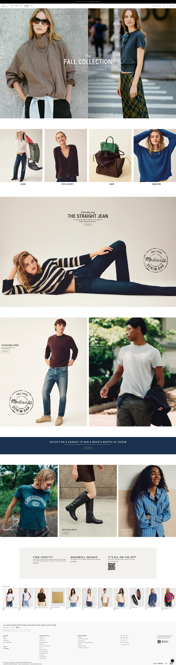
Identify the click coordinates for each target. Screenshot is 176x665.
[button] (16, 589)
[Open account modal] (170, 5)
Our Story (80, 637)
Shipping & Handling (43, 642)
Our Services (42, 640)
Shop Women (92, 1)
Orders (4, 637)
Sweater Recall (42, 658)
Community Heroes (43, 649)
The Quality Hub (81, 640)
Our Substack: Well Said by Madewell (85, 642)
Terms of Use (5, 662)
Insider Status (6, 640)
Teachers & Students (43, 651)
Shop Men (97, 1)
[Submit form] (29, 630)
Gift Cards (41, 644)
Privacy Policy (12, 662)
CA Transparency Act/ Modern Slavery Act (23, 662)
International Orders (43, 653)
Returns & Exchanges (7, 642)
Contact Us (41, 637)
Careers (41, 647)
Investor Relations (43, 656)
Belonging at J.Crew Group (83, 647)
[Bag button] (173, 5)
